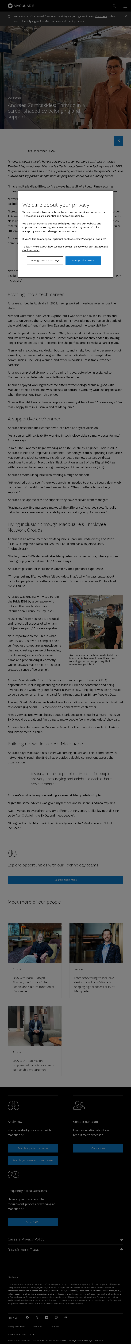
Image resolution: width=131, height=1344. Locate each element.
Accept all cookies (83, 260)
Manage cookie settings (45, 260)
